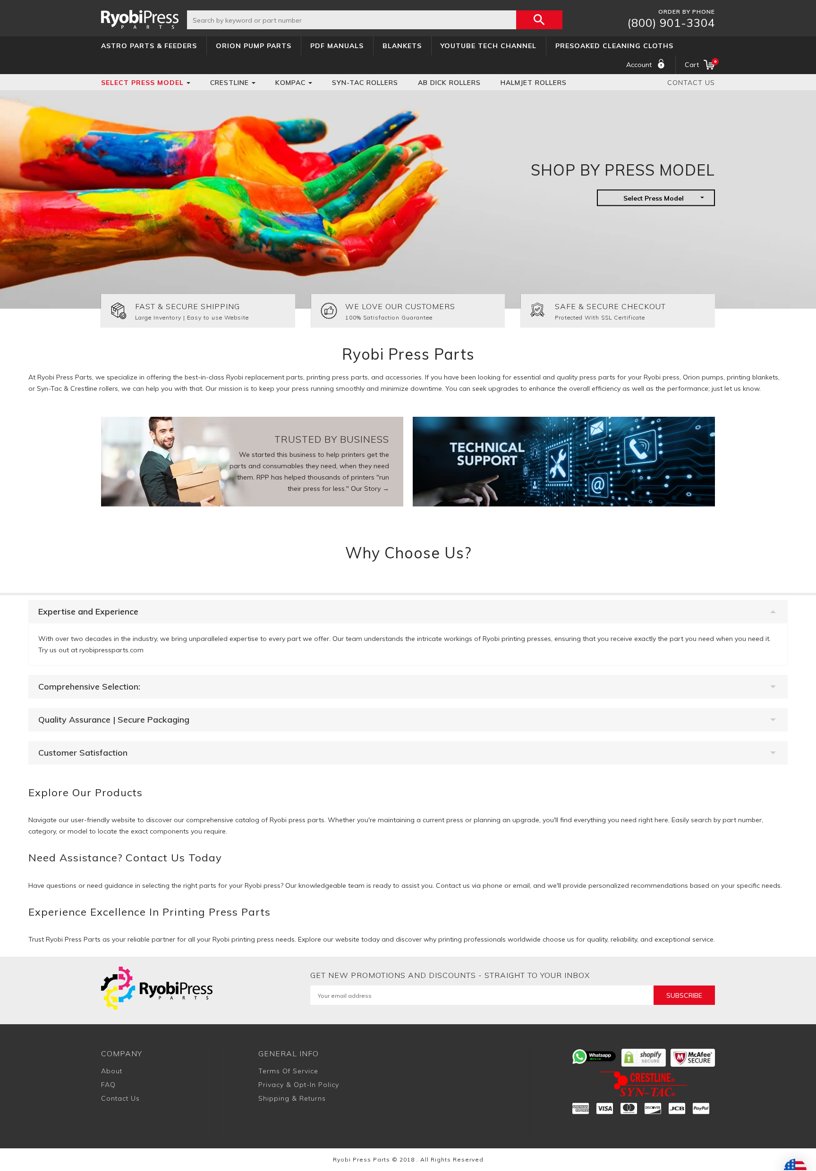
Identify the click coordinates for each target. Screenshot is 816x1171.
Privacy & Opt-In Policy (298, 1084)
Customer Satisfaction (83, 752)
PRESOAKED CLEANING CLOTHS (614, 46)
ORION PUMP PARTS (253, 46)
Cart (700, 64)
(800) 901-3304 (671, 23)
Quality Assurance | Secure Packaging (113, 719)
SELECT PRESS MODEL (142, 82)
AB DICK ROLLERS (449, 82)
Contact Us (691, 82)
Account (639, 64)
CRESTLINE (229, 82)
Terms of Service (288, 1071)
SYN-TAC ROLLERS (365, 82)
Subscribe (684, 995)
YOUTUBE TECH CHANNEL (488, 46)
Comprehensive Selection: (89, 686)
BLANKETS (402, 46)
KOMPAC (290, 82)
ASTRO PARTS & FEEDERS (149, 46)
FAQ (108, 1084)
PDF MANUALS (337, 46)
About (111, 1071)
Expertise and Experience (88, 611)
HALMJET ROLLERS (534, 82)
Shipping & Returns (292, 1098)
